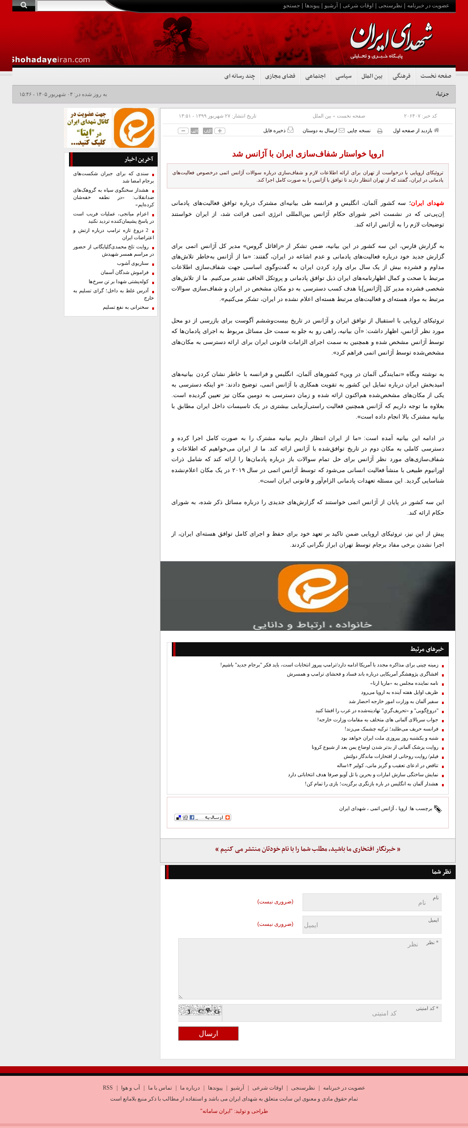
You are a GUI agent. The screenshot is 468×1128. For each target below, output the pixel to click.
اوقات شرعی (358, 5)
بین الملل (372, 76)
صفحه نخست (435, 76)
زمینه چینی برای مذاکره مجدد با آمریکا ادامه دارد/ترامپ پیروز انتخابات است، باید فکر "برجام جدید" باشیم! (329, 664)
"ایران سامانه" (216, 1111)
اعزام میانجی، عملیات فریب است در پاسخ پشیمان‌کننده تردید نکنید (113, 217)
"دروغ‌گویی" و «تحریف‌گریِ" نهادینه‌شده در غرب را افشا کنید (376, 710)
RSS (108, 1088)
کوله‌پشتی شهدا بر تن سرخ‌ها (119, 281)
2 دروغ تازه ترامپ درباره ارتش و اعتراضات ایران (113, 234)
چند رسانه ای (239, 76)
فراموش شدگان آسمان (125, 272)
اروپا (403, 808)
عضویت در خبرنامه (428, 5)
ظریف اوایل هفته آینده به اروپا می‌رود (399, 692)
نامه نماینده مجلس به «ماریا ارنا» (404, 683)
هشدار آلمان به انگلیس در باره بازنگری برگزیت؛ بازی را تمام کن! (371, 783)
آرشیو (331, 5)
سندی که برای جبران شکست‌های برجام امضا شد (113, 177)
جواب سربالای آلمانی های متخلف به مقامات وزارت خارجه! (377, 719)
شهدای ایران (352, 808)
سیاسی (343, 76)
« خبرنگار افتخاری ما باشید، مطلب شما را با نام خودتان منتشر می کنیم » (307, 849)
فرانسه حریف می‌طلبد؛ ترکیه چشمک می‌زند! (391, 728)
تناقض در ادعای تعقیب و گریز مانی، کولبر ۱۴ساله (387, 765)
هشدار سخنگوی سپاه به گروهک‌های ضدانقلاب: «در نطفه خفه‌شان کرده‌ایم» (113, 197)
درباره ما (190, 1088)
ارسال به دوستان (321, 130)
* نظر (432, 942)
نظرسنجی (390, 5)
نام (436, 897)
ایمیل (433, 920)
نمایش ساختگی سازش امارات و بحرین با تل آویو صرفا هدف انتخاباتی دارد (363, 774)
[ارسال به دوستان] (342, 130)
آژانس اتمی (382, 808)
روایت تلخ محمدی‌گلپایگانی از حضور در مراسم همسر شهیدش (113, 250)
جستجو (291, 5)
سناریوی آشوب (133, 263)
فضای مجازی (280, 76)
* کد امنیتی (427, 1008)
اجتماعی (315, 76)
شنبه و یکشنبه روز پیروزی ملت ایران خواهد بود (389, 738)
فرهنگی (401, 76)
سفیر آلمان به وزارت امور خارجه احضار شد (393, 701)
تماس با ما (160, 1088)
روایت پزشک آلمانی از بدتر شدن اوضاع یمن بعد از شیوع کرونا (375, 747)
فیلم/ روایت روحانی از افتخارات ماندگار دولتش (391, 756)
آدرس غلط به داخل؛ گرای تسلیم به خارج (113, 294)
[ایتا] (307, 596)
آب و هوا (130, 1088)
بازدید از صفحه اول (413, 130)
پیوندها (312, 5)
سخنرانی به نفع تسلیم (126, 307)
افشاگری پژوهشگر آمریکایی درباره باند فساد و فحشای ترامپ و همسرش (362, 674)
